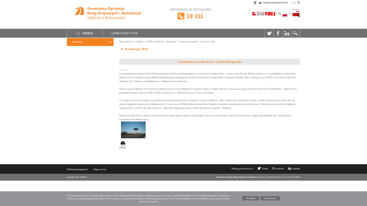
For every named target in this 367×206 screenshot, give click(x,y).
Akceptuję (250, 198)
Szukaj (295, 33)
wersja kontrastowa (275, 3)
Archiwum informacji (188, 41)
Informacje (77, 42)
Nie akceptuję (270, 198)
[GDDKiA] (108, 14)
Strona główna (125, 41)
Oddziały (139, 41)
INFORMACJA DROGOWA (190, 13)
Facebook (278, 33)
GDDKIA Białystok (124, 33)
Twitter (269, 33)
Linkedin (286, 33)
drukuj (122, 147)
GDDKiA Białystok (155, 41)
